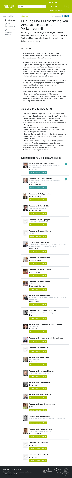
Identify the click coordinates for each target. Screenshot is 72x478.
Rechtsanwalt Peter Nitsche (39, 258)
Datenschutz (7, 472)
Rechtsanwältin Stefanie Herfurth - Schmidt (45, 324)
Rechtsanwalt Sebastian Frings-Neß (42, 311)
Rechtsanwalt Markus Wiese (39, 416)
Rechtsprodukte (57, 10)
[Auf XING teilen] (66, 16)
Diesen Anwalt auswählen (38, 172)
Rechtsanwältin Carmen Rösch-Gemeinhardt (46, 338)
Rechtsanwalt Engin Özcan (39, 242)
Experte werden (16, 469)
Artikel (54, 6)
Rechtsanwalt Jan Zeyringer (39, 220)
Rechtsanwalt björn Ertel (38, 455)
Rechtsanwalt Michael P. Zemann (41, 163)
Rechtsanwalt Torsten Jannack (40, 179)
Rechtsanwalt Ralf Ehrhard (39, 357)
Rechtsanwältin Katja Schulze (40, 270)
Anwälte (54, 3)
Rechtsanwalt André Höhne (39, 282)
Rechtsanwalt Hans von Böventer (41, 371)
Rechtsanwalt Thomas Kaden (40, 382)
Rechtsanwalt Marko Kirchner (40, 231)
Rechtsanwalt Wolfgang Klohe (40, 429)
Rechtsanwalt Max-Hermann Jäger (42, 404)
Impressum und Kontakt (24, 472)
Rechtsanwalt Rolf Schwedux (40, 394)
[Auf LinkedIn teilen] (68, 16)
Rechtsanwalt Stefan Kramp (39, 295)
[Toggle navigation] (66, 6)
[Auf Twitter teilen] (62, 16)
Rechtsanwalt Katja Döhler (39, 206)
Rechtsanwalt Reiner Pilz (38, 348)
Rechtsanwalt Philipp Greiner (40, 194)
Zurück (25, 16)
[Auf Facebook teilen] (64, 16)
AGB (14, 472)
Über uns (6, 469)
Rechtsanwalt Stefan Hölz (38, 443)
